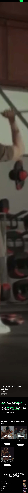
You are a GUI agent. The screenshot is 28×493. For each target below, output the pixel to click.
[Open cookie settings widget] (1, 492)
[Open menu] (26, 1)
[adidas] (23, 1)
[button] (25, 1)
